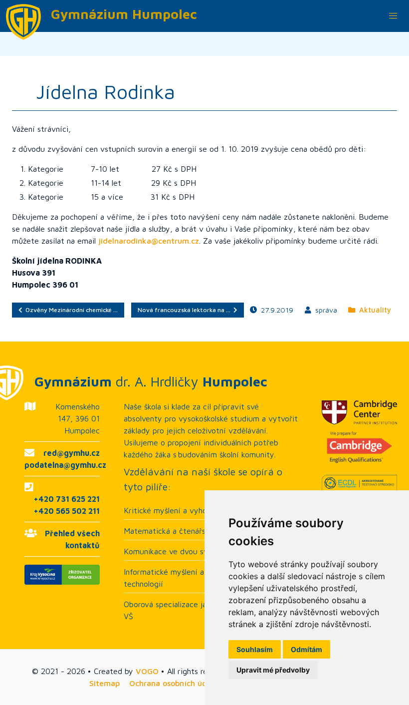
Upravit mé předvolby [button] (273, 670)
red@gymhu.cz (71, 452)
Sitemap (104, 683)
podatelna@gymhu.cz (65, 464)
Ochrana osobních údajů (173, 683)
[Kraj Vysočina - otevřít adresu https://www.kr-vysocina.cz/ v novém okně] (62, 575)
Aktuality (373, 310)
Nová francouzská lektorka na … (185, 310)
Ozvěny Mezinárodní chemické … (70, 310)
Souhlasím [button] (254, 649)
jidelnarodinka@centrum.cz (148, 240)
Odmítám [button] (306, 649)
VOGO (147, 671)
